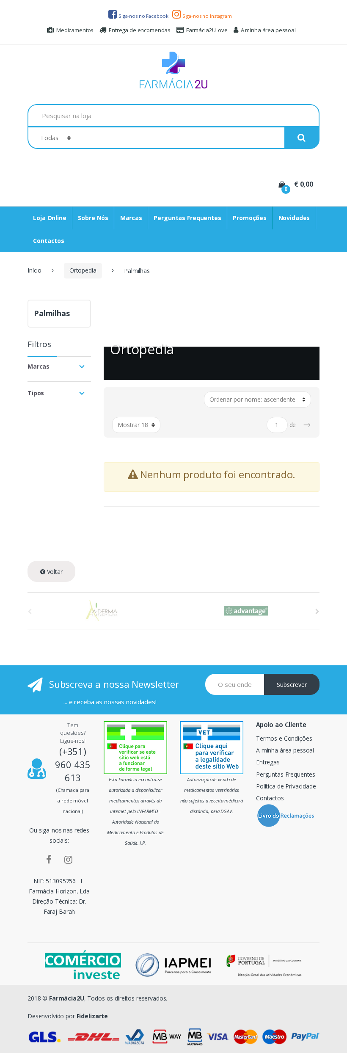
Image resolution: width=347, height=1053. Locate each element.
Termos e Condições (284, 738)
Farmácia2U (66, 998)
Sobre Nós (93, 218)
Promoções (250, 218)
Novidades (294, 218)
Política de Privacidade (286, 786)
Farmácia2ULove (207, 30)
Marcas (131, 218)
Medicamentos (75, 30)
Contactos (48, 241)
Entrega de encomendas (140, 30)
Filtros (39, 345)
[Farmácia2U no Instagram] (68, 859)
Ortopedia (82, 270)
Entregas (268, 762)
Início (34, 270)
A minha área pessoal (268, 30)
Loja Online (49, 218)
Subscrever (292, 685)
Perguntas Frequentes (187, 218)
